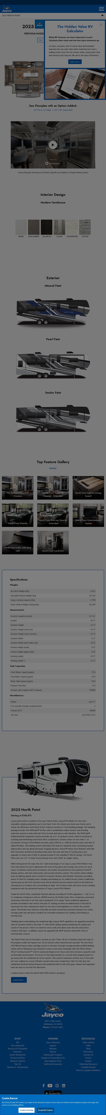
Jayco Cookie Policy (32, 1105)
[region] (53, 1104)
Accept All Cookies (45, 1110)
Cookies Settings (26, 1110)
